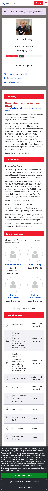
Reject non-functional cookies (24, 481)
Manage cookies (25, 487)
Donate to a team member (17, 74)
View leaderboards (13, 82)
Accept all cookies (24, 475)
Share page (24, 65)
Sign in (38, 3)
